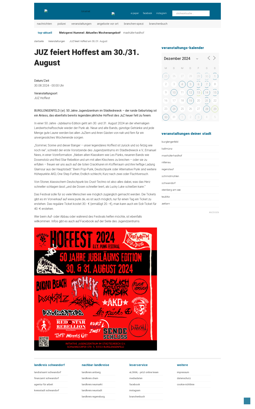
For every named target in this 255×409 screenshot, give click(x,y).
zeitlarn (166, 203)
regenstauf (168, 169)
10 (173, 92)
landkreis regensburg (93, 396)
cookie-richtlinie (185, 384)
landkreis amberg (91, 372)
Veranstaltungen (81, 23)
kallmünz (167, 148)
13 (198, 92)
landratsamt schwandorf (47, 372)
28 (206, 109)
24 (173, 109)
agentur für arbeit (43, 384)
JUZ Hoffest (42, 98)
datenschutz (184, 378)
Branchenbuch (158, 23)
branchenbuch (137, 396)
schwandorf (168, 183)
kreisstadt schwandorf (46, 390)
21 (206, 100)
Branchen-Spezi (134, 23)
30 (206, 76)
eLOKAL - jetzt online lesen (143, 372)
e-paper (135, 13)
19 (190, 100)
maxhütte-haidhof (172, 155)
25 (165, 76)
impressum (183, 372)
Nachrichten (44, 23)
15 (214, 92)
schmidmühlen (170, 176)
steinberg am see (171, 189)
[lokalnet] (62, 9)
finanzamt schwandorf (46, 378)
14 (206, 92)
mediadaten (135, 378)
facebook (147, 13)
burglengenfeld (170, 141)
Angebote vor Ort (107, 23)
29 (198, 76)
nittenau (166, 162)
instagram (161, 13)
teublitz (166, 196)
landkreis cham (90, 378)
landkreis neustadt (92, 390)
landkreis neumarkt (92, 384)
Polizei (61, 23)
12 (190, 92)
